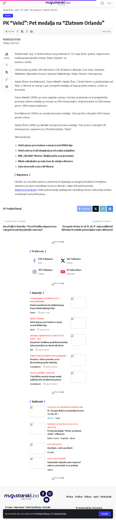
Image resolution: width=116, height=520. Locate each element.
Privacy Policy (42, 513)
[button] (105, 513)
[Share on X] (22, 31)
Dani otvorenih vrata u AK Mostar (36, 166)
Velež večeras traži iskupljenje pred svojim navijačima (46, 150)
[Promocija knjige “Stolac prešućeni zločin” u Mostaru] (37, 428)
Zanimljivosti (35, 367)
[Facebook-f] (43, 494)
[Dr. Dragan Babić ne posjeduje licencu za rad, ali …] (37, 411)
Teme (57, 418)
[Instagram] (44, 271)
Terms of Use (60, 513)
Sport (8, 16)
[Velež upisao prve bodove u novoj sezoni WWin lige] (78, 323)
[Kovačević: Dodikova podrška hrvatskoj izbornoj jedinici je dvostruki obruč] (78, 340)
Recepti (50, 452)
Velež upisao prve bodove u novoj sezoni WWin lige (45, 145)
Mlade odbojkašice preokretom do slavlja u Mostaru (45, 161)
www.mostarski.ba (25, 189)
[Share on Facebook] (17, 31)
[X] (72, 260)
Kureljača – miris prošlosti (59, 448)
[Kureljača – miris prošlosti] (37, 448)
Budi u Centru (53, 438)
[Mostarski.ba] (58, 3)
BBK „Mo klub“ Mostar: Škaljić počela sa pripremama (46, 155)
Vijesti (32, 312)
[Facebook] (44, 260)
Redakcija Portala (12, 39)
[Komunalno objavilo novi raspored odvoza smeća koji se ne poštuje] (37, 463)
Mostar (50, 418)
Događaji (64, 438)
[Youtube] (72, 271)
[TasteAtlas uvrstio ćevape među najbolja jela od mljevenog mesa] (78, 377)
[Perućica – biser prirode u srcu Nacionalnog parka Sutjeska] (78, 360)
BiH (31, 350)
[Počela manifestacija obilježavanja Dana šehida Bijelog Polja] (78, 302)
